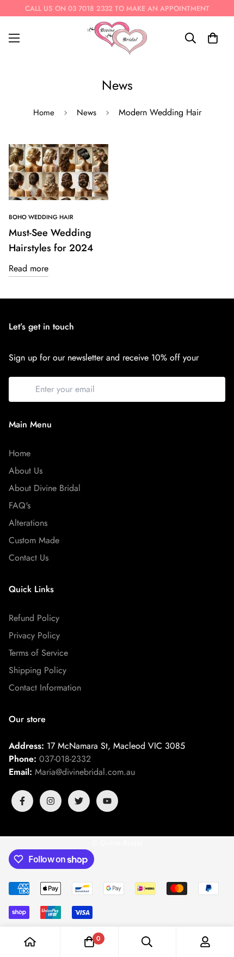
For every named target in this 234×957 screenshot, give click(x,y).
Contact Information (45, 687)
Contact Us (28, 557)
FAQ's (19, 505)
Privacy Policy (34, 635)
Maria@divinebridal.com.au (85, 772)
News (86, 113)
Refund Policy (34, 618)
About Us (25, 470)
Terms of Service (38, 653)
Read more (28, 268)
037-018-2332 (65, 759)
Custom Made (34, 540)
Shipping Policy (37, 670)
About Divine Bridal (45, 488)
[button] (212, 38)
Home (43, 113)
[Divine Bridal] (117, 38)
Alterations (28, 523)
